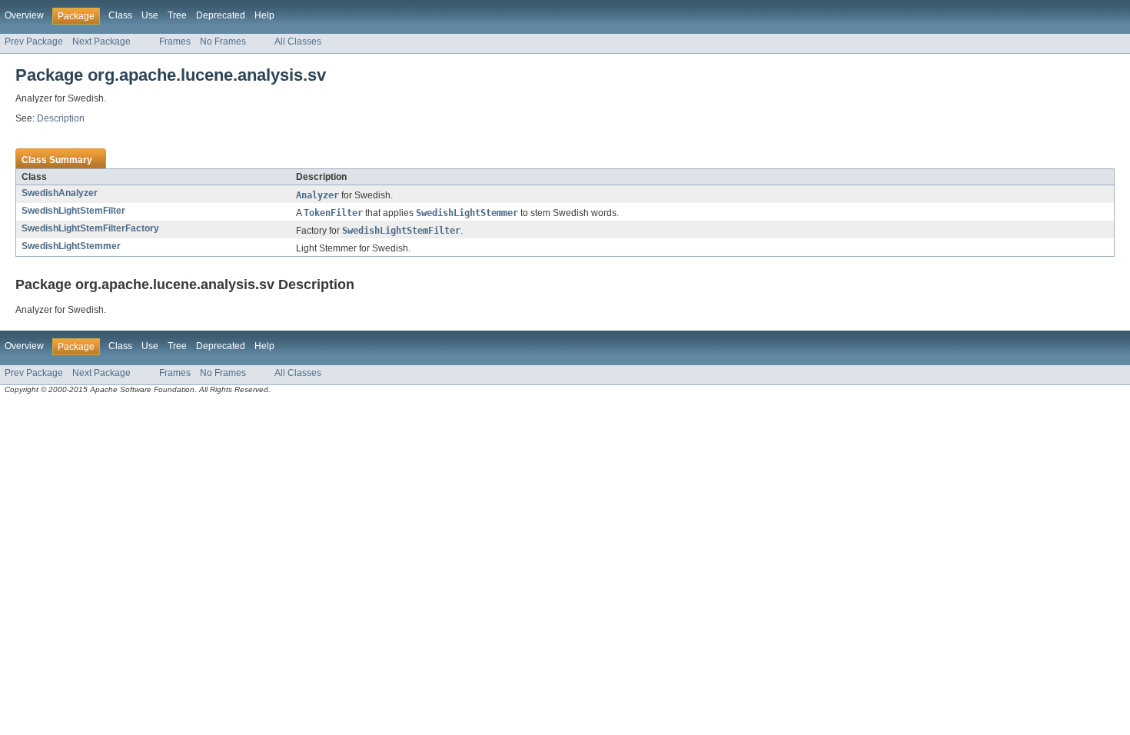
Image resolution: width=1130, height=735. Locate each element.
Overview (24, 15)
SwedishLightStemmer (71, 246)
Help (264, 15)
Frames (175, 41)
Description (61, 118)
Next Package (101, 41)
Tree (177, 15)
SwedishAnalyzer (60, 193)
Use (149, 15)
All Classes (297, 41)
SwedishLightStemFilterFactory (90, 228)
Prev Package (34, 41)
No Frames (223, 41)
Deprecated (220, 15)
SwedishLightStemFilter (73, 210)
